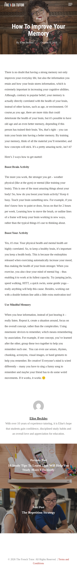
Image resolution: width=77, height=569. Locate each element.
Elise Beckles (26, 42)
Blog (38, 18)
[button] (70, 4)
